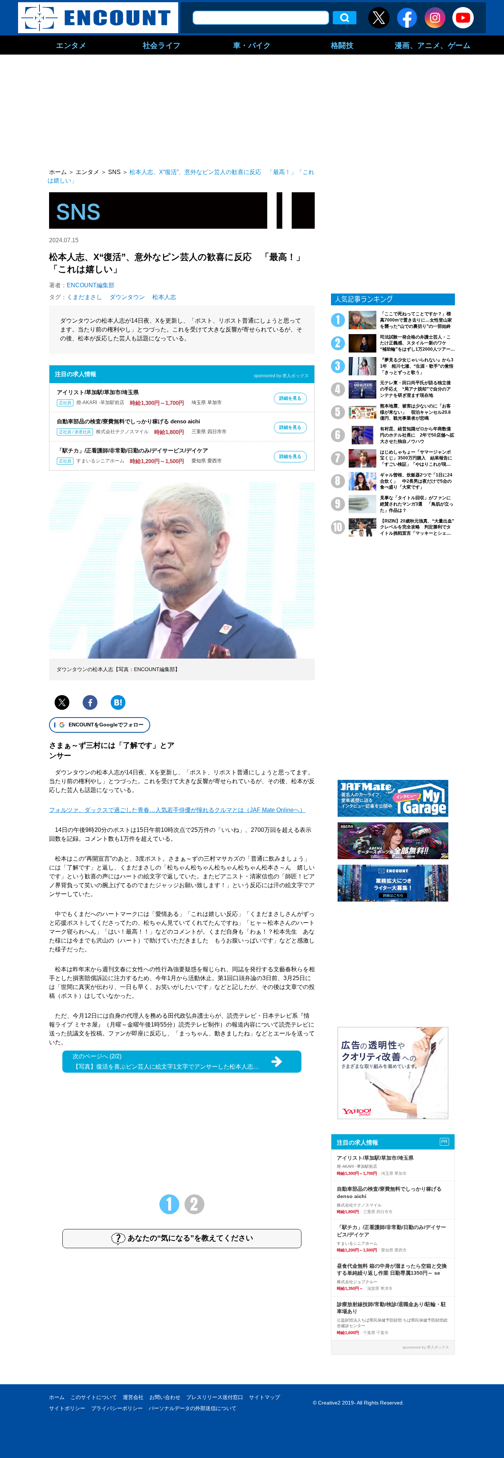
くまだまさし (84, 297)
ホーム (57, 1397)
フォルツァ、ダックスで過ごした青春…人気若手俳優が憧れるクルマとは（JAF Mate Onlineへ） (177, 810)
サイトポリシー (67, 1408)
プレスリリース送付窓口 (214, 1397)
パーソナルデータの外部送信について (193, 1408)
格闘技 (342, 45)
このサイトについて (93, 1397)
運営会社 (133, 1397)
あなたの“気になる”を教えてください (190, 1238)
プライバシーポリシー (117, 1408)
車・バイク (252, 45)
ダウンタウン (127, 297)
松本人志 (164, 297)
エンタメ (71, 45)
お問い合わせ (164, 1397)
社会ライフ (162, 45)
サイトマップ (264, 1397)
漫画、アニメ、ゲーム (433, 45)
